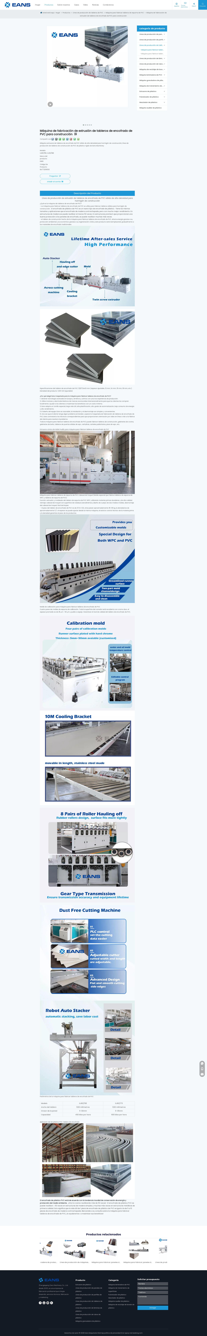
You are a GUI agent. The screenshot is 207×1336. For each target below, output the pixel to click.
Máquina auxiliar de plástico (151, 108)
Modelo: (43, 150)
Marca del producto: (43, 157)
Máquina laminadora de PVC (151, 75)
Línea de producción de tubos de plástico (153, 64)
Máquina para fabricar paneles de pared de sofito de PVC (56, 1262)
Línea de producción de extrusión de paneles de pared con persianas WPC (119, 1262)
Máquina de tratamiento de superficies (153, 86)
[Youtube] (44, 1302)
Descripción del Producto (87, 193)
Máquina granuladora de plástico (153, 80)
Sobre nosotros (63, 5)
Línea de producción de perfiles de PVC (153, 40)
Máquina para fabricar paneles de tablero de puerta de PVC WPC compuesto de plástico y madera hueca (87, 1262)
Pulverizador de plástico (149, 97)
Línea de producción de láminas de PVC (153, 58)
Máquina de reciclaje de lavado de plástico (153, 69)
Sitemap (100, 1333)
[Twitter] (51, 1302)
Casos (76, 5)
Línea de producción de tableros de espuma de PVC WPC (151, 1262)
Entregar (153, 1308)
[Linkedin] (47, 1302)
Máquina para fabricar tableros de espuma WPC (154, 54)
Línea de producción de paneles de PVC (153, 34)
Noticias (95, 5)
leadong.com (138, 1333)
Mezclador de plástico (148, 102)
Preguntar (53, 176)
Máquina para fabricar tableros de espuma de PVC (154, 50)
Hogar (37, 5)
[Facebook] (40, 1302)
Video (85, 5)
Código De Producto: (44, 165)
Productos (49, 5)
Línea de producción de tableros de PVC (153, 45)
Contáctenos (108, 5)
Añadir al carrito (54, 181)
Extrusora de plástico (148, 91)
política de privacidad (112, 1333)
